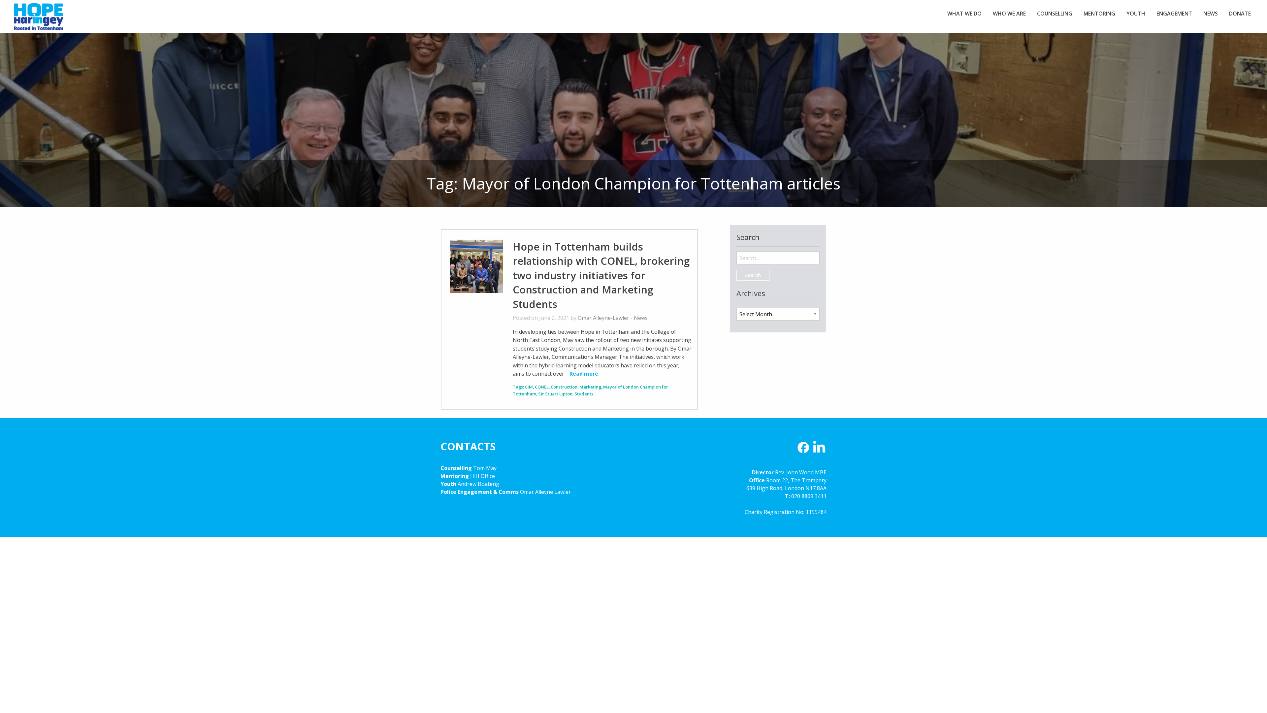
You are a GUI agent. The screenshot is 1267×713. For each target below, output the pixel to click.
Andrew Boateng (478, 484)
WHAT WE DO (964, 13)
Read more (583, 373)
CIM (529, 387)
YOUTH (1135, 13)
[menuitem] (964, 13)
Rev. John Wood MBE (801, 472)
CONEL (542, 387)
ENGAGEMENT (1174, 13)
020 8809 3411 (809, 496)
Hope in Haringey (38, 19)
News (641, 318)
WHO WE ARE (1009, 13)
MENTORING (1099, 13)
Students (583, 394)
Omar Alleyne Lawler (545, 491)
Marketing (590, 387)
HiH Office (482, 476)
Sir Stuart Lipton (555, 394)
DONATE (1240, 13)
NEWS (1210, 13)
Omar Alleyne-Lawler (603, 318)
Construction (564, 387)
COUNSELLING (1054, 13)
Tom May (485, 468)
